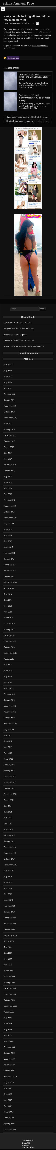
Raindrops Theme (28, 1147)
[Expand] (3, 9)
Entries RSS (26, 1143)
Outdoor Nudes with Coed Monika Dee (19, 340)
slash (37, 74)
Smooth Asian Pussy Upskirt (15, 335)
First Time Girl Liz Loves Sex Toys (17, 323)
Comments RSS (26, 1145)
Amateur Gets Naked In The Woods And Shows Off (24, 346)
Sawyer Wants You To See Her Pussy (19, 329)
